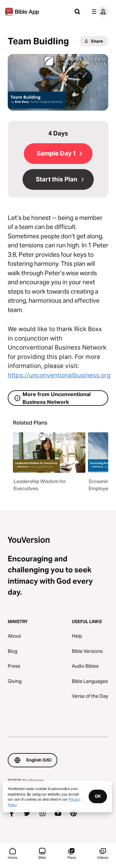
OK (98, 796)
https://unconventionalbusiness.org (59, 375)
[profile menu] (98, 11)
